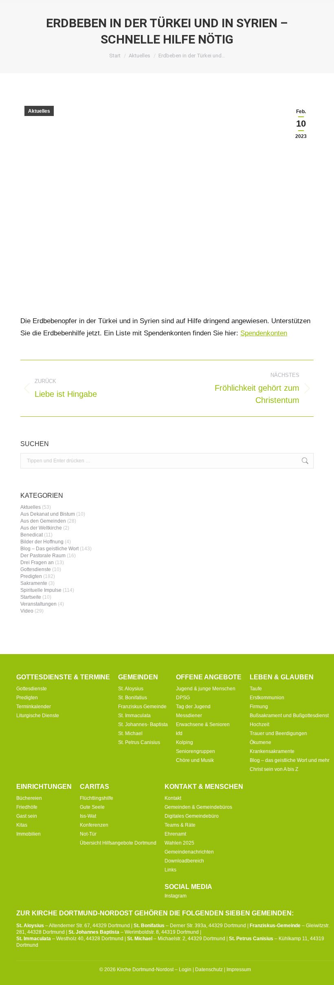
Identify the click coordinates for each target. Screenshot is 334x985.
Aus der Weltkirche (41, 527)
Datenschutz (209, 969)
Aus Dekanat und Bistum (47, 514)
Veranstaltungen (38, 604)
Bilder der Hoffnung (42, 541)
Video (26, 611)
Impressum (238, 969)
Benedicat (31, 534)
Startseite (30, 597)
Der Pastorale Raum (43, 555)
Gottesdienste (35, 569)
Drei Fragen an (37, 562)
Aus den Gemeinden (43, 521)
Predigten (31, 576)
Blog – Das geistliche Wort (49, 548)
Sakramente (33, 583)
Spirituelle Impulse (41, 590)
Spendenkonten (263, 333)
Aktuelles (39, 111)
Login (185, 969)
